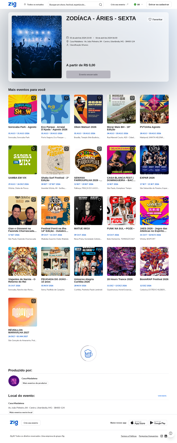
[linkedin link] (166, 436)
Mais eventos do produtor (35, 383)
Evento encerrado (88, 74)
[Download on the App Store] (138, 422)
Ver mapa (162, 396)
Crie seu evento (118, 4)
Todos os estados (35, 4)
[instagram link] (161, 436)
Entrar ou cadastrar (159, 4)
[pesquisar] (100, 4)
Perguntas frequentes (148, 436)
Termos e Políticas (129, 436)
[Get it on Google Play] (157, 422)
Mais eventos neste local (21, 412)
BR (138, 4)
